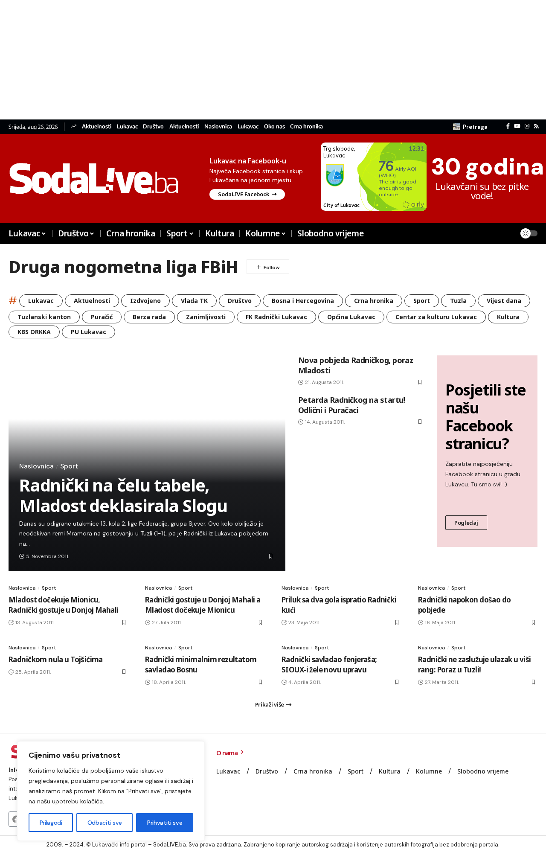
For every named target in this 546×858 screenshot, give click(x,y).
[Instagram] (527, 126)
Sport (421, 301)
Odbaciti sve (104, 822)
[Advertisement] (256, 59)
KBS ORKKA (34, 332)
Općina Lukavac (351, 317)
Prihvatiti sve (164, 822)
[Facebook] (508, 126)
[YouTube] (517, 126)
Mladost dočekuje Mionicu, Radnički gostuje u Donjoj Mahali (63, 605)
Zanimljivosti (206, 317)
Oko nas (274, 126)
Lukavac (127, 126)
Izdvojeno (145, 301)
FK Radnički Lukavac (276, 317)
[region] (111, 791)
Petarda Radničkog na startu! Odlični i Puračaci (351, 405)
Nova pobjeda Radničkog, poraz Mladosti (355, 365)
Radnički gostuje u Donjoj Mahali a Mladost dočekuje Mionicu (202, 605)
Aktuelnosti (96, 126)
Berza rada (149, 317)
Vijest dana (504, 301)
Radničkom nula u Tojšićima (56, 659)
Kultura (508, 317)
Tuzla (458, 301)
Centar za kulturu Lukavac (436, 317)
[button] (470, 126)
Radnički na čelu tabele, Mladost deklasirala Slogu (123, 495)
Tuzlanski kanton (44, 317)
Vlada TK (194, 301)
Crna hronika (306, 126)
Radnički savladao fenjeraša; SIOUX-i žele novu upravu (329, 664)
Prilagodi (51, 822)
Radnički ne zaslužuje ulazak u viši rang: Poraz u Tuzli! (474, 664)
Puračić (102, 317)
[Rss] (536, 126)
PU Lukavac (88, 332)
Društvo (153, 126)
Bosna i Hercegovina (303, 301)
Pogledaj (466, 522)
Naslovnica (218, 126)
